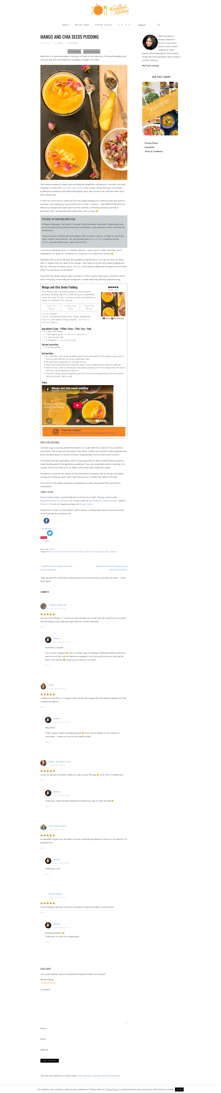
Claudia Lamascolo (58, 605)
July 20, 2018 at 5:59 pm (62, 642)
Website (44, 1050)
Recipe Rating (46, 979)
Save (108, 318)
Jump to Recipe (91, 51)
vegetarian (114, 552)
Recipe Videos (86, 504)
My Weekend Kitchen (110, 9)
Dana (51, 685)
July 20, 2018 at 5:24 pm (57, 830)
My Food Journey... (151, 65)
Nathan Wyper (55, 894)
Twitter (105, 500)
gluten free (88, 552)
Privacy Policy (151, 143)
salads (45, 242)
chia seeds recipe (56, 552)
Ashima (56, 638)
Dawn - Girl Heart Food (59, 761)
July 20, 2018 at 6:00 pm (61, 722)
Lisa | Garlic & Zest (57, 826)
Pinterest (44, 504)
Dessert (52, 549)
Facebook (96, 500)
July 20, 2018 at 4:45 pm (57, 608)
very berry (77, 266)
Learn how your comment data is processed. (99, 1075)
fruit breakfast (68, 552)
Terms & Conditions (154, 151)
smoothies (98, 239)
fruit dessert (79, 552)
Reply (43, 627)
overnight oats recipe (72, 188)
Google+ (114, 500)
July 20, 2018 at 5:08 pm (57, 688)
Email (43, 1039)
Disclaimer (149, 147)
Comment (45, 989)
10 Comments (73, 43)
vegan (106, 552)
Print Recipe (74, 51)
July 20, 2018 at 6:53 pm (57, 897)
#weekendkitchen (106, 433)
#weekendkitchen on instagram (55, 500)
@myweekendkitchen (81, 433)
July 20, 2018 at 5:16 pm (57, 765)
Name (43, 1028)
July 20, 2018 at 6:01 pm (61, 863)
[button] (109, 287)
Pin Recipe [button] (118, 318)
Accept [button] (179, 1089)
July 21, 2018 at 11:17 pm (61, 927)
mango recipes (98, 552)
